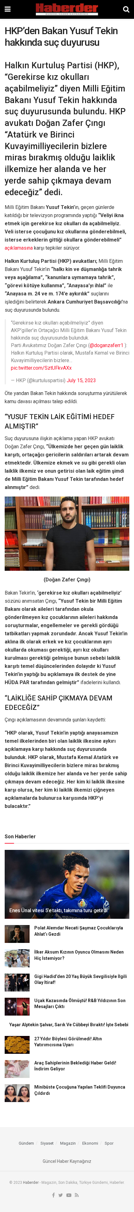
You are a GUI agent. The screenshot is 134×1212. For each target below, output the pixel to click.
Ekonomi (90, 1143)
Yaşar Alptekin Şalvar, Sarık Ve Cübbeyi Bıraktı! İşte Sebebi (68, 1024)
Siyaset (47, 1143)
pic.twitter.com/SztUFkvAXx (41, 368)
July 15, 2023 (81, 380)
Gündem (26, 1143)
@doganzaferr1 (106, 345)
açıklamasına (19, 248)
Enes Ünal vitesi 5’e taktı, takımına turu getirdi (58, 910)
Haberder (31, 1182)
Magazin (68, 1143)
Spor (109, 1143)
